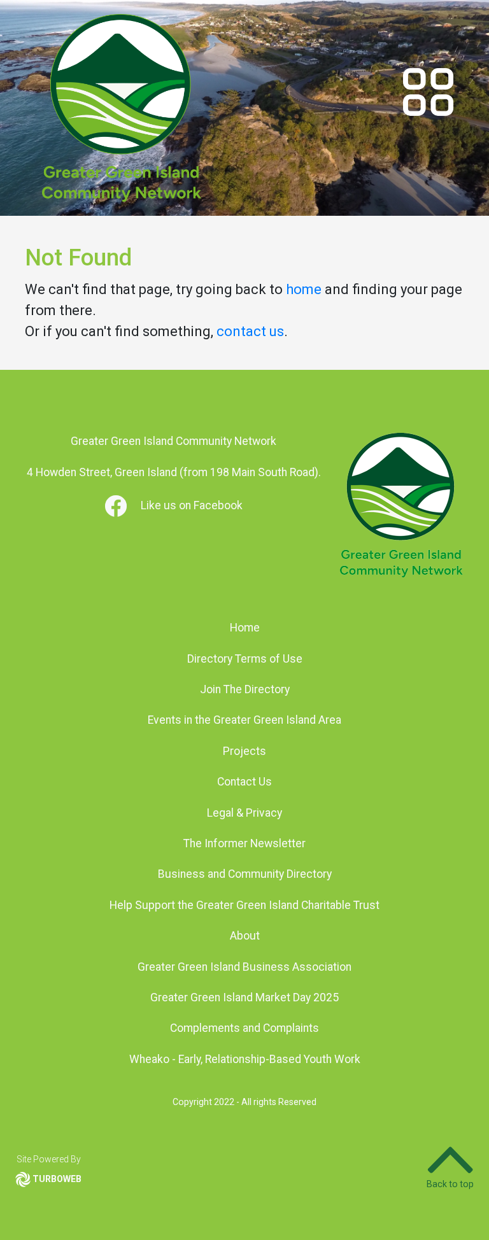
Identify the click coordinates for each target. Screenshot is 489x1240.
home (304, 289)
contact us (250, 331)
